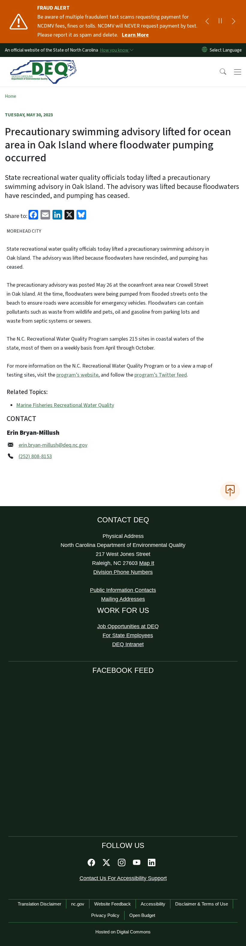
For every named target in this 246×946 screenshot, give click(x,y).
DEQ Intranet (128, 644)
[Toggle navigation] (237, 72)
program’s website (77, 375)
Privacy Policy (105, 915)
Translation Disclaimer (39, 903)
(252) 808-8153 (35, 456)
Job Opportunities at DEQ (128, 626)
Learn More (135, 35)
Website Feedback (112, 903)
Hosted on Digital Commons (123, 931)
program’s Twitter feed (160, 375)
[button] (219, 72)
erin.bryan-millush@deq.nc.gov (53, 445)
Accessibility (153, 903)
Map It (146, 563)
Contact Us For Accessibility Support (123, 878)
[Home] (43, 64)
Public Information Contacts (123, 590)
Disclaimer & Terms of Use (201, 903)
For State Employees (128, 635)
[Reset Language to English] (204, 50)
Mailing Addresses (123, 599)
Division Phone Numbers (123, 572)
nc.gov (77, 903)
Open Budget (142, 915)
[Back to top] (230, 491)
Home (10, 96)
